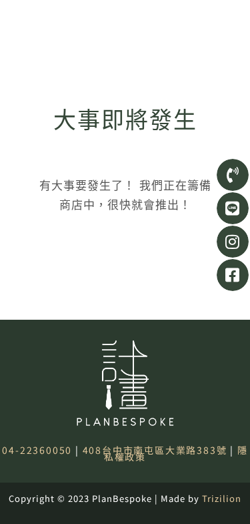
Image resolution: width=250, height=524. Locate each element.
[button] (229, 21)
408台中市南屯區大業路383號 (155, 450)
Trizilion (221, 498)
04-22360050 (37, 450)
